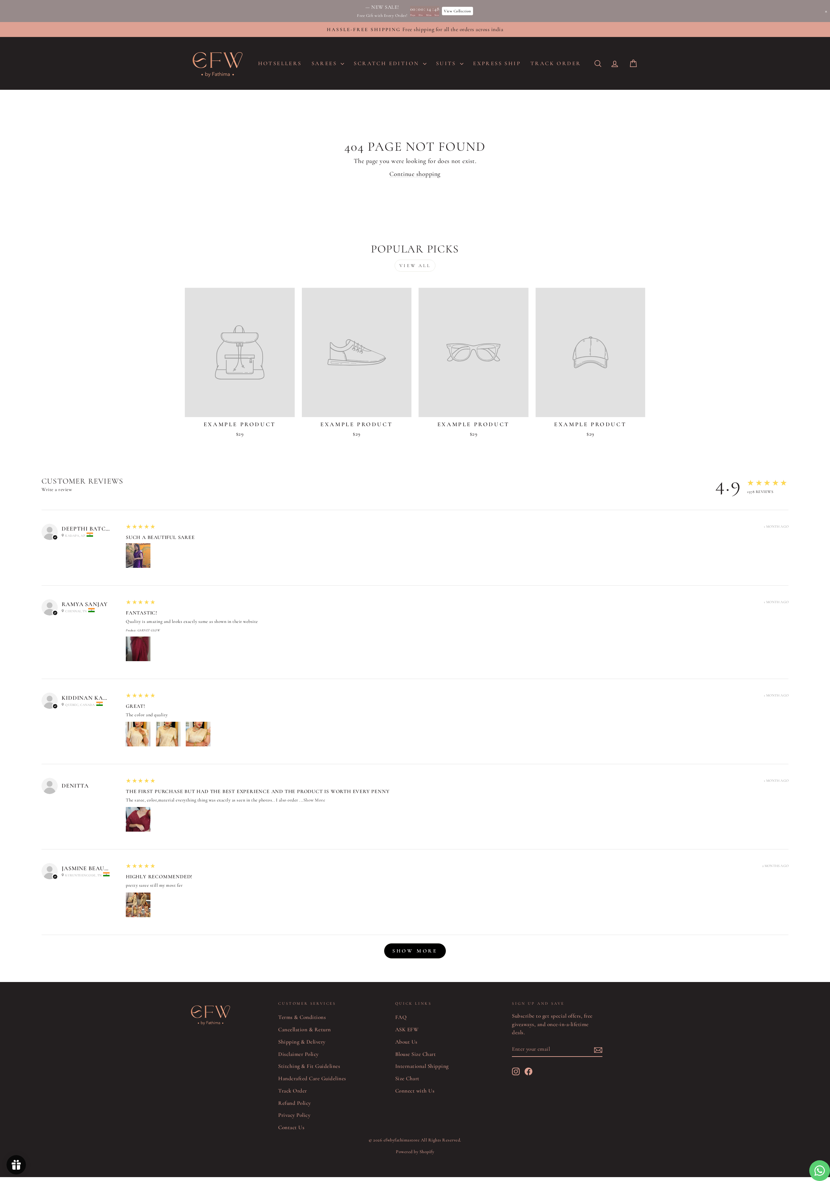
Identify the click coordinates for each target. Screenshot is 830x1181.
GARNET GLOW (148, 630)
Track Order (292, 1090)
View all (415, 265)
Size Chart (407, 1078)
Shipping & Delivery (302, 1041)
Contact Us (291, 1127)
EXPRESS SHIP (497, 63)
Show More (314, 800)
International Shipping (422, 1066)
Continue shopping (415, 174)
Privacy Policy (294, 1115)
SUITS (447, 63)
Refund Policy (294, 1103)
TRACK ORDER (555, 63)
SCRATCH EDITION (387, 63)
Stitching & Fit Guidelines (309, 1066)
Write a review (57, 489)
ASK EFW (407, 1029)
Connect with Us (415, 1090)
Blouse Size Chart (415, 1054)
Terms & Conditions (302, 1017)
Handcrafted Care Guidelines (312, 1078)
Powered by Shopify (415, 1151)
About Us (406, 1041)
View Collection (457, 11)
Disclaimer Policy (298, 1054)
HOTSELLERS (280, 63)
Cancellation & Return (304, 1029)
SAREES (325, 63)
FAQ (401, 1017)
